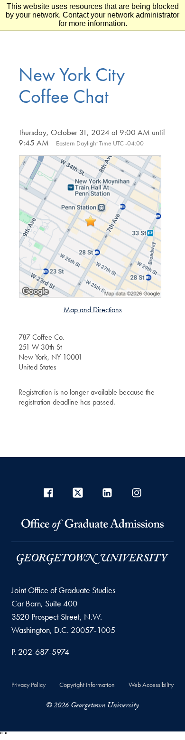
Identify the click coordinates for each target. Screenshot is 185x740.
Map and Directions (93, 310)
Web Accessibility (151, 684)
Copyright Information (87, 684)
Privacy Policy (28, 684)
